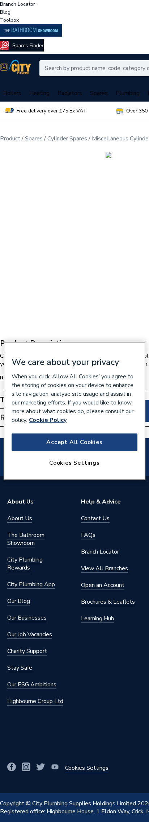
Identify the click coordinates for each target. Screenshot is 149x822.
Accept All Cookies (74, 442)
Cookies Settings (74, 463)
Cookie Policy (48, 420)
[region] (74, 411)
